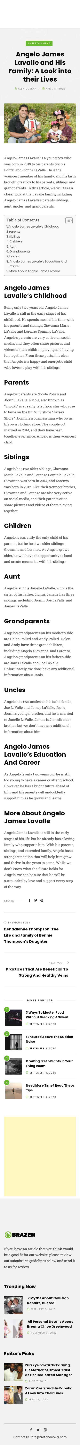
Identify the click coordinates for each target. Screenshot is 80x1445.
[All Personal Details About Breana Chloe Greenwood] (13, 1329)
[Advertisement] (40, 1156)
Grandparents (20, 251)
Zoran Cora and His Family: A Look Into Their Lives (48, 1391)
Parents (15, 232)
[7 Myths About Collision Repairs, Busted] (13, 1306)
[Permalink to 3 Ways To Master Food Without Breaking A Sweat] (13, 1018)
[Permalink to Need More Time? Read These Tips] (13, 1091)
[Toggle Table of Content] (67, 220)
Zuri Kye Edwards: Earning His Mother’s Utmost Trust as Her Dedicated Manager (48, 1370)
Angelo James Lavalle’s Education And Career (38, 263)
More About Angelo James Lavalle (34, 271)
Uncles (14, 256)
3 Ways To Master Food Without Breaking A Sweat (47, 1014)
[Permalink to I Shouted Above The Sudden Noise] (13, 1043)
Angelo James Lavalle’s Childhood (33, 226)
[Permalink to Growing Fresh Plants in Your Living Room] (13, 1067)
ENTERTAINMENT (39, 43)
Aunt (13, 247)
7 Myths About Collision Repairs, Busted (48, 1300)
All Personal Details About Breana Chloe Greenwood (50, 1324)
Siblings (14, 236)
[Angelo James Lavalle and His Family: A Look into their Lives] (29, 900)
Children (16, 241)
